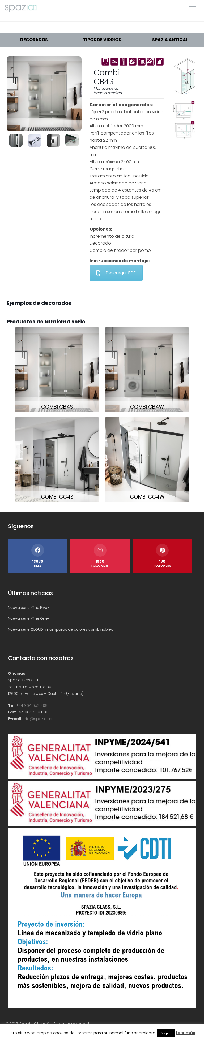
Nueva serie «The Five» (28, 607)
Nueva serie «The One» (28, 618)
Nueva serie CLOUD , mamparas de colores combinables (60, 629)
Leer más (185, 1032)
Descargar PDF (121, 273)
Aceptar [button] (166, 1032)
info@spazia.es (37, 718)
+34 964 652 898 (32, 705)
